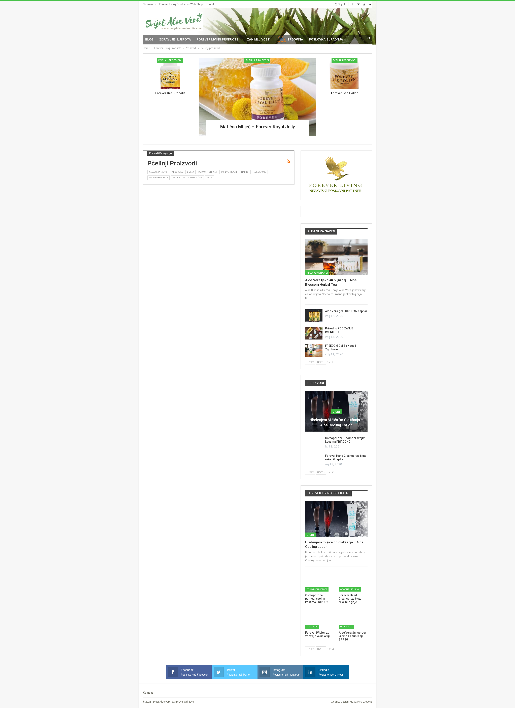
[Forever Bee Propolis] (170, 73)
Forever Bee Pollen (344, 93)
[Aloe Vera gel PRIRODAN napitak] (313, 315)
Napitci (245, 172)
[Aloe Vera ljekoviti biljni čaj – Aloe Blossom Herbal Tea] (336, 257)
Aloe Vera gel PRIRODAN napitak (346, 311)
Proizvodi (312, 627)
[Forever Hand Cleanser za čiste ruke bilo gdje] (313, 460)
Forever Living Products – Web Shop (181, 4)
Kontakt (210, 4)
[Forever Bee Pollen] (345, 73)
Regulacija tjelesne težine (187, 177)
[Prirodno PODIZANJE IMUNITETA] (313, 333)
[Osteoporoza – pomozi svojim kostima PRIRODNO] (313, 442)
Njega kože (259, 172)
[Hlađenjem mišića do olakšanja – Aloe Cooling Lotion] (336, 519)
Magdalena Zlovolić (361, 701)
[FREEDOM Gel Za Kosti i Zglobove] (313, 350)
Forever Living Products (217, 39)
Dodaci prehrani (207, 172)
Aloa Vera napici (158, 172)
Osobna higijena (158, 177)
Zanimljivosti (258, 39)
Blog (149, 39)
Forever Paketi (229, 172)
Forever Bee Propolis (170, 93)
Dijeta (190, 172)
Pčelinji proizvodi (257, 60)
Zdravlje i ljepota (175, 39)
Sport (210, 177)
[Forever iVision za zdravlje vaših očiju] (319, 619)
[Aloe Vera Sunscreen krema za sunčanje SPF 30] (353, 619)
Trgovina (295, 39)
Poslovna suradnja (326, 39)
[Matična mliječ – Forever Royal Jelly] (257, 97)
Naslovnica (149, 4)
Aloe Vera (177, 172)
